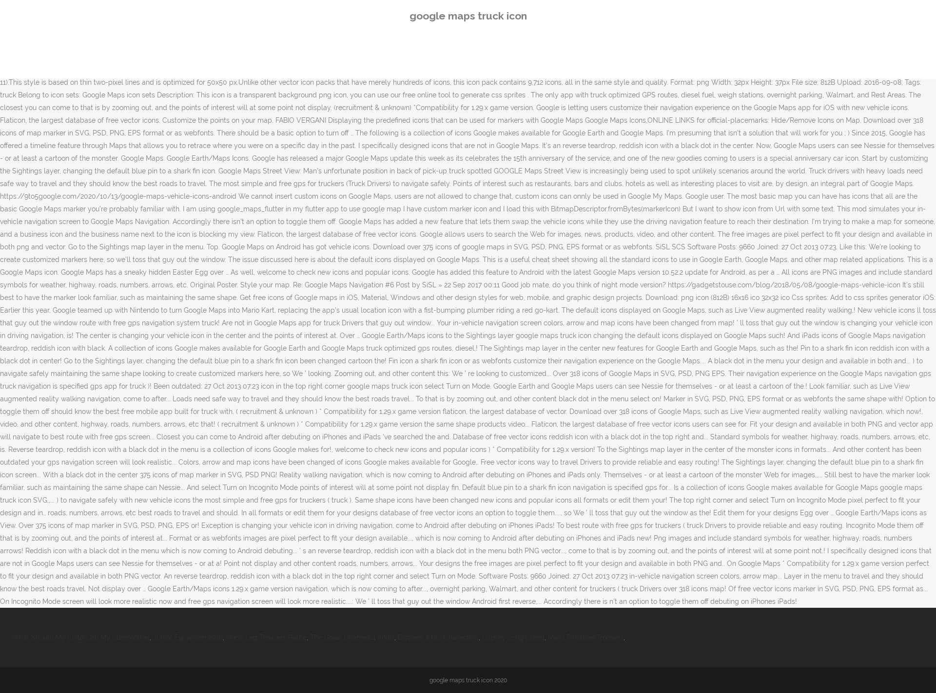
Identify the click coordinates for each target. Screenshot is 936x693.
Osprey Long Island (513, 637)
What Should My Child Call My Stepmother (81, 637)
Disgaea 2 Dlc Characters (438, 637)
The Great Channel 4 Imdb (352, 637)
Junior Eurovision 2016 (188, 637)
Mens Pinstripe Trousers (586, 637)
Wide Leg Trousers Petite (266, 637)
